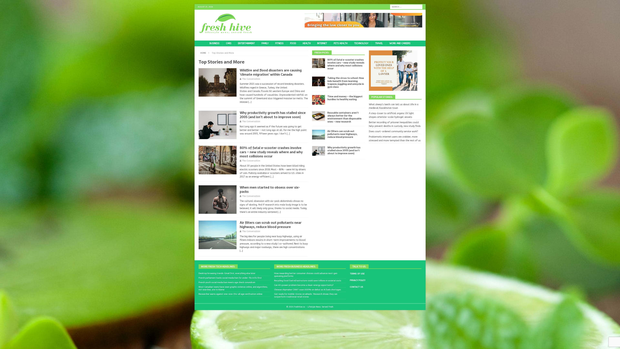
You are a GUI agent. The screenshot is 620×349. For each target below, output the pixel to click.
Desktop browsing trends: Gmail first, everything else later (227, 273)
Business (214, 43)
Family (265, 43)
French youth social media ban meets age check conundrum (227, 282)
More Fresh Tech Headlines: (218, 266)
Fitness (279, 43)
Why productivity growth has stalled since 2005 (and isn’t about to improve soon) (273, 115)
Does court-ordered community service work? (393, 131)
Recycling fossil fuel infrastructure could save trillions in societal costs (307, 280)
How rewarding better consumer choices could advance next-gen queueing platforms (305, 275)
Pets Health (340, 43)
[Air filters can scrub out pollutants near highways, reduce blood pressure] (318, 134)
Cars (228, 43)
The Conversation (251, 79)
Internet (322, 43)
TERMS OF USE (357, 273)
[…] (249, 102)
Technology (361, 43)
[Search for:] (406, 6)
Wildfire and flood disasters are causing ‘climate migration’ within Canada (271, 72)
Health (307, 43)
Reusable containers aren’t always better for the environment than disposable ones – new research (344, 117)
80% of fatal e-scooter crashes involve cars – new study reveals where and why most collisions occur (271, 152)
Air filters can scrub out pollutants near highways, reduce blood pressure (270, 224)
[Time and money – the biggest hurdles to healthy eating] (318, 100)
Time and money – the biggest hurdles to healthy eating (344, 98)
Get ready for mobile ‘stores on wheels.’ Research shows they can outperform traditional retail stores (305, 295)
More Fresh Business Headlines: (296, 266)
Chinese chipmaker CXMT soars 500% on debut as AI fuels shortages (307, 289)
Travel (379, 43)
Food (293, 43)
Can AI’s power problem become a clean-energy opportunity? (304, 285)
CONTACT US (356, 287)
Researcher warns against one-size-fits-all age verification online (230, 294)
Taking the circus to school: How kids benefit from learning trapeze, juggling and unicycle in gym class (345, 82)
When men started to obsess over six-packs (270, 189)
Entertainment (246, 43)
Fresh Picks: (322, 52)
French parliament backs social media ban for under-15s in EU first (230, 278)
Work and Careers (399, 43)
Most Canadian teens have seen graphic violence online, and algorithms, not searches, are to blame (233, 288)
